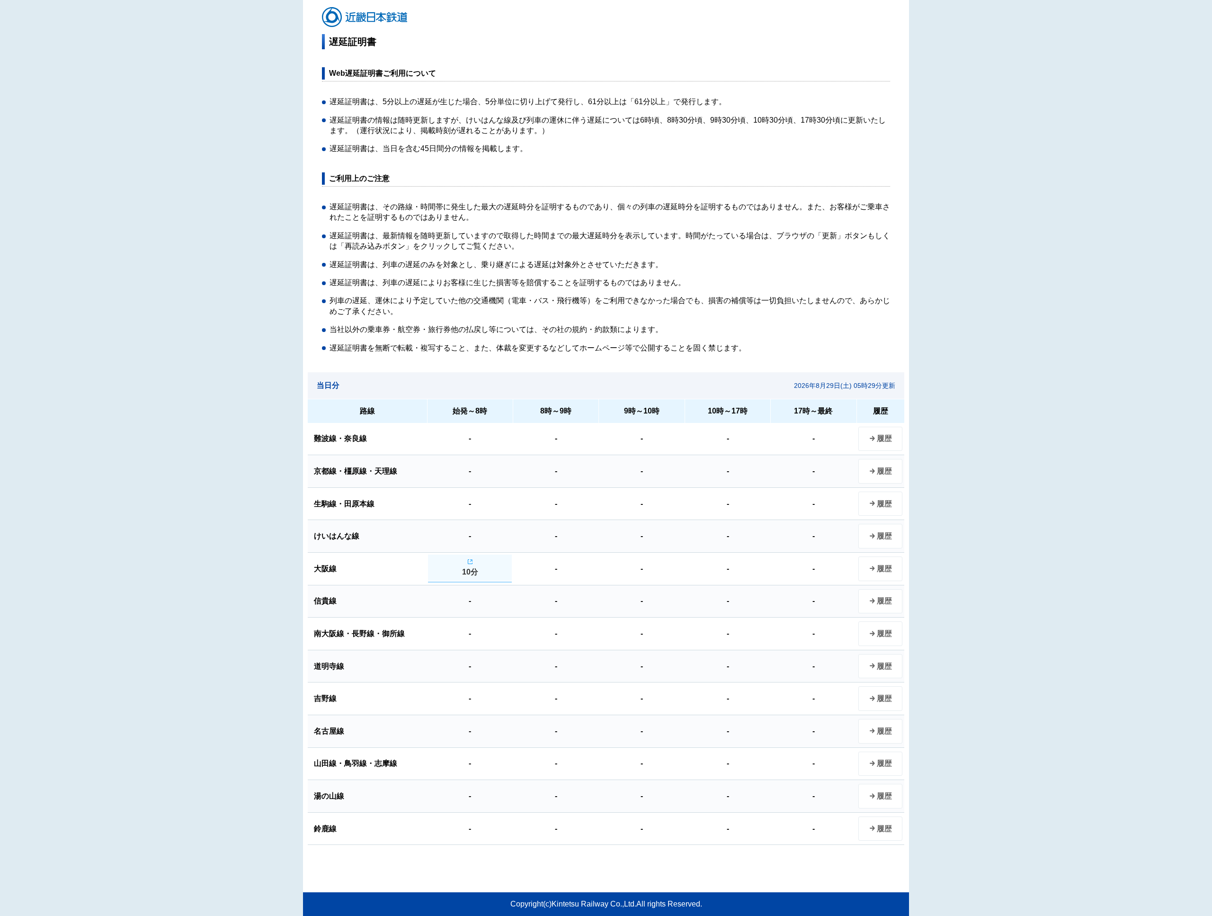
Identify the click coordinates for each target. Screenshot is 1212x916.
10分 (470, 572)
